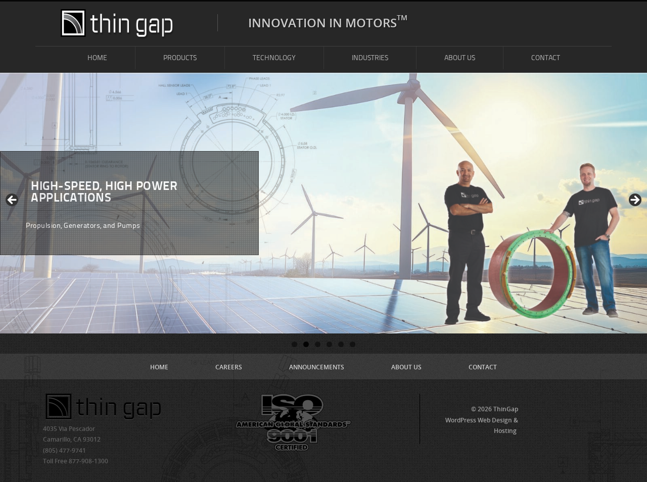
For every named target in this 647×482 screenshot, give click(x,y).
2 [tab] (306, 344)
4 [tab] (329, 344)
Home (97, 58)
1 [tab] (294, 344)
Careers (228, 367)
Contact (545, 58)
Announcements (316, 367)
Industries (370, 58)
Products (180, 58)
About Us (459, 58)
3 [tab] (317, 344)
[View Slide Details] (323, 203)
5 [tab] (341, 344)
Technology (274, 58)
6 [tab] (352, 344)
